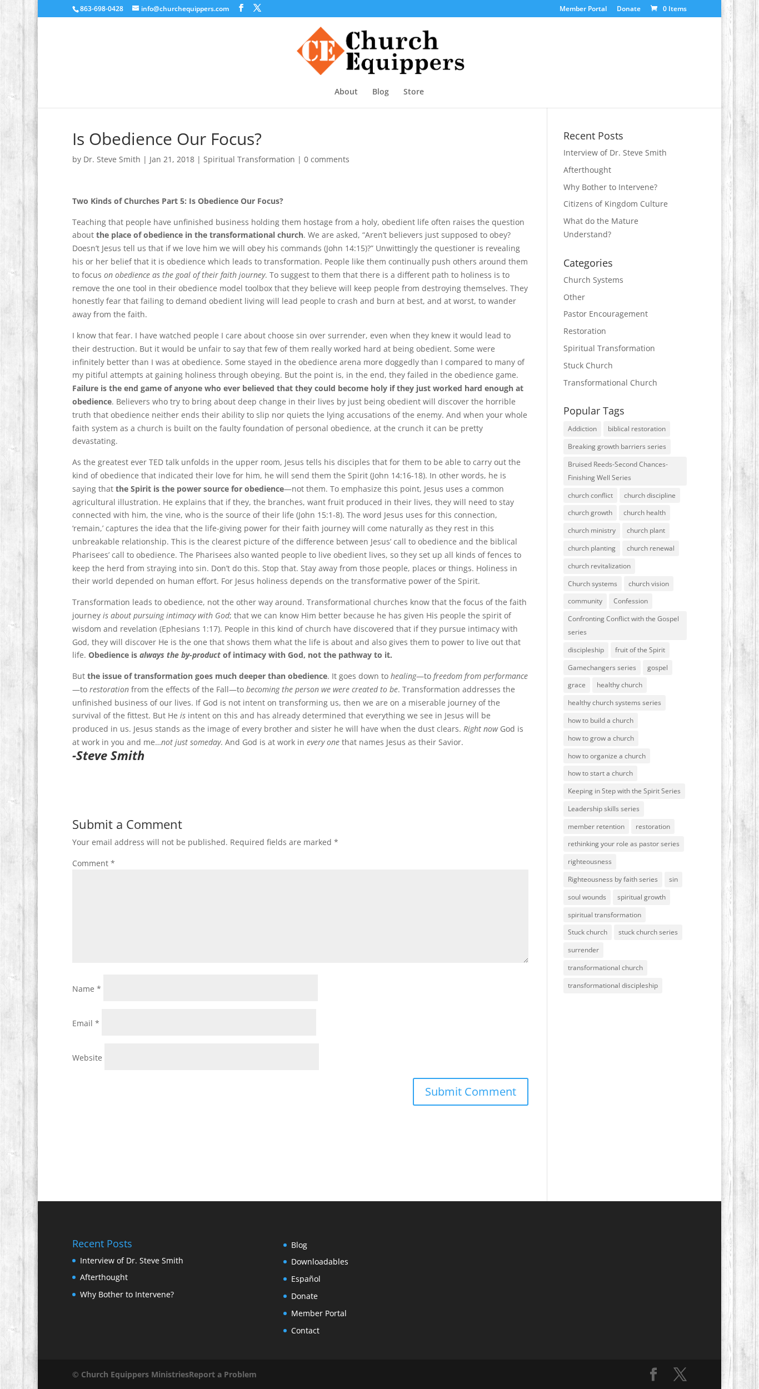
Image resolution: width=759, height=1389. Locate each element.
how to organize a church (607, 756)
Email (85, 1023)
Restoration (584, 331)
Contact (305, 1330)
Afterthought (587, 169)
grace (577, 684)
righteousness (590, 861)
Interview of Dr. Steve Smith (615, 152)
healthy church (619, 684)
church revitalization (599, 566)
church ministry (592, 530)
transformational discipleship (613, 985)
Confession (630, 601)
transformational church (605, 967)
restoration (653, 826)
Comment (93, 863)
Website (87, 1057)
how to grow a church (601, 738)
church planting (592, 548)
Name (86, 988)
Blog (380, 92)
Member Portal (583, 9)
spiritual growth (641, 897)
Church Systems (593, 279)
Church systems (592, 583)
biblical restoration (637, 428)
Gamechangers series (602, 667)
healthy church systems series (614, 702)
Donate (629, 9)
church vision (648, 583)
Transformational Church (610, 382)
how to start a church (600, 773)
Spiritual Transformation (249, 159)
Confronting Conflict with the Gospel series (623, 625)
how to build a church (600, 720)
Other (574, 297)
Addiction (582, 428)
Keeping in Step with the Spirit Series (624, 791)
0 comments (326, 159)
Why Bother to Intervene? (610, 187)
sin (673, 879)
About (346, 92)
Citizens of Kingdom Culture (615, 203)
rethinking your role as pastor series (624, 843)
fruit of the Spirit (640, 649)
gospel (657, 667)
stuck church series (648, 932)
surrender (583, 950)
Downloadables (319, 1261)
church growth (590, 512)
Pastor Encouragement (605, 313)
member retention (596, 826)
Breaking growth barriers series (617, 446)
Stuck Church (588, 365)
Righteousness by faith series (613, 879)
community (585, 601)
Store (413, 92)
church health (644, 512)
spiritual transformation (604, 915)
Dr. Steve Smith (112, 159)
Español (306, 1278)
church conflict (590, 495)
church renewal (651, 548)
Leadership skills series (604, 808)
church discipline (650, 495)
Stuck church (587, 932)
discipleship (586, 649)
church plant (646, 530)
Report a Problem (223, 1374)
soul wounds (587, 897)
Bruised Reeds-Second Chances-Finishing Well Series (618, 470)
